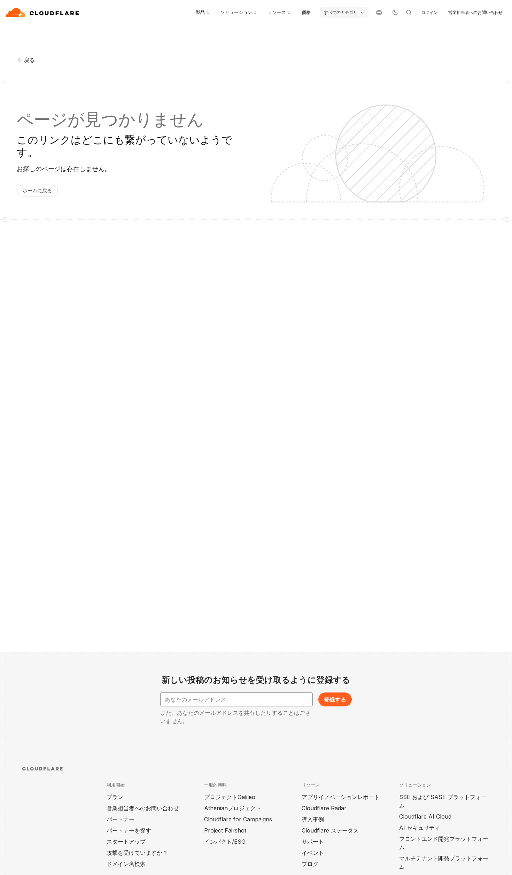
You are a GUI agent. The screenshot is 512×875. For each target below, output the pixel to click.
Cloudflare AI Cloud (425, 816)
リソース (277, 12)
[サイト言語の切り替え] (379, 12)
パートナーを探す (129, 830)
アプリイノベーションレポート (341, 796)
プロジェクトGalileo (229, 796)
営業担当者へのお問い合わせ (475, 12)
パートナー (120, 819)
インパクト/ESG (225, 841)
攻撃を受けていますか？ (137, 852)
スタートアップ (126, 841)
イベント (313, 852)
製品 (200, 12)
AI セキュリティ (419, 827)
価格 (306, 12)
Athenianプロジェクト (232, 808)
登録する (335, 699)
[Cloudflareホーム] (43, 12)
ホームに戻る (37, 190)
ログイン (429, 12)
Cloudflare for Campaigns (238, 819)
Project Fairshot (225, 830)
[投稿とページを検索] (408, 12)
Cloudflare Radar (324, 808)
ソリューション (236, 12)
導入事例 (313, 819)
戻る (29, 59)
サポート (313, 841)
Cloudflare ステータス (330, 830)
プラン (115, 796)
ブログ (310, 863)
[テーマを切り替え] (395, 12)
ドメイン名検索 (126, 863)
